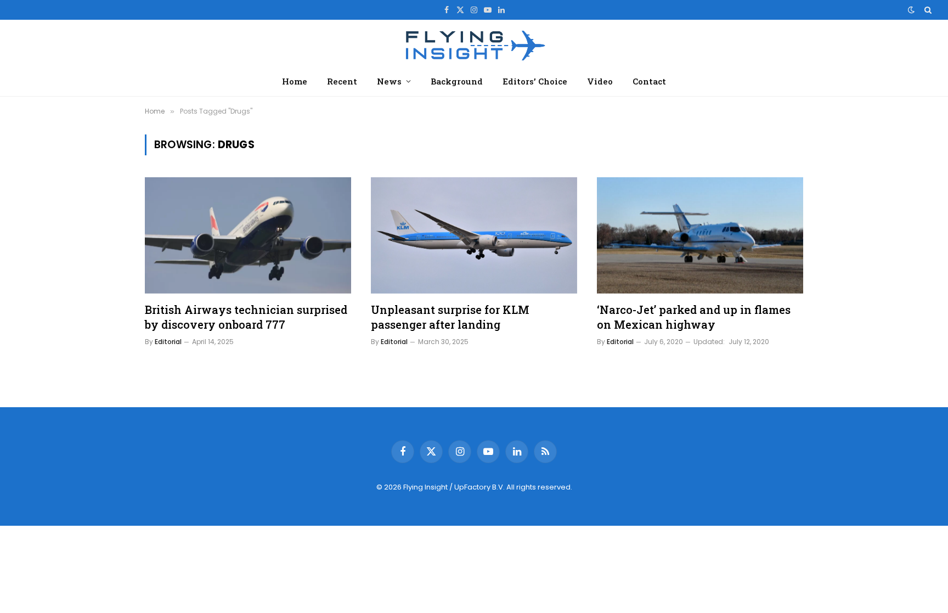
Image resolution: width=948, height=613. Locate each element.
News (389, 81)
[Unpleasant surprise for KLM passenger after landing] (474, 235)
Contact (649, 81)
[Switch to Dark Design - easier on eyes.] (911, 10)
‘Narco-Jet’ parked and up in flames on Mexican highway (694, 316)
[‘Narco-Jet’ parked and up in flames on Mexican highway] (700, 235)
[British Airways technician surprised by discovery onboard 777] (248, 235)
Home (294, 81)
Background (457, 81)
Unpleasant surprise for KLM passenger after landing (450, 316)
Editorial (168, 341)
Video (600, 81)
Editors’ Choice (535, 81)
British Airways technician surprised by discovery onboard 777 (246, 316)
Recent (342, 81)
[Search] (927, 10)
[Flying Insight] (474, 44)
